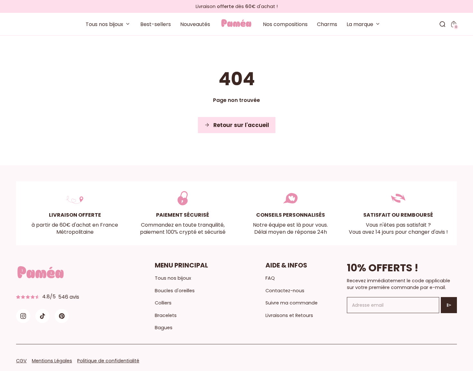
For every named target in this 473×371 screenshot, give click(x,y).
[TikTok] (42, 316)
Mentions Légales (52, 360)
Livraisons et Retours (289, 315)
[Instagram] (23, 316)
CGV (21, 360)
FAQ (270, 278)
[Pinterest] (62, 316)
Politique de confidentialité (108, 360)
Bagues (163, 327)
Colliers (163, 303)
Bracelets (166, 315)
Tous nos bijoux (173, 278)
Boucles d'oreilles (175, 290)
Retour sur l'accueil (236, 125)
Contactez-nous (284, 290)
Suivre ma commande (291, 303)
